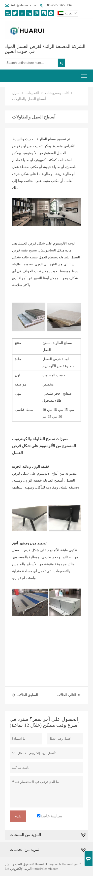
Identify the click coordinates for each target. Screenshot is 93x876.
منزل (16, 93)
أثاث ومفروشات (57, 93)
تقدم (18, 816)
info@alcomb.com (23, 5)
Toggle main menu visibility (84, 75)
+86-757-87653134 (58, 5)
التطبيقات (32, 93)
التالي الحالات (66, 695)
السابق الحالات (25, 695)
